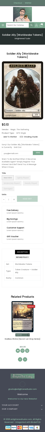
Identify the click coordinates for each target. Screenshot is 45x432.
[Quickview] (18, 351)
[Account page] (36, 25)
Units (4, 194)
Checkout (18, 3)
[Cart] (41, 25)
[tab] (22, 252)
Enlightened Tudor (22, 38)
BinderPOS (36, 422)
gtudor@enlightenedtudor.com (22, 389)
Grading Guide (31, 137)
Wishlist (28, 3)
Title (4, 173)
